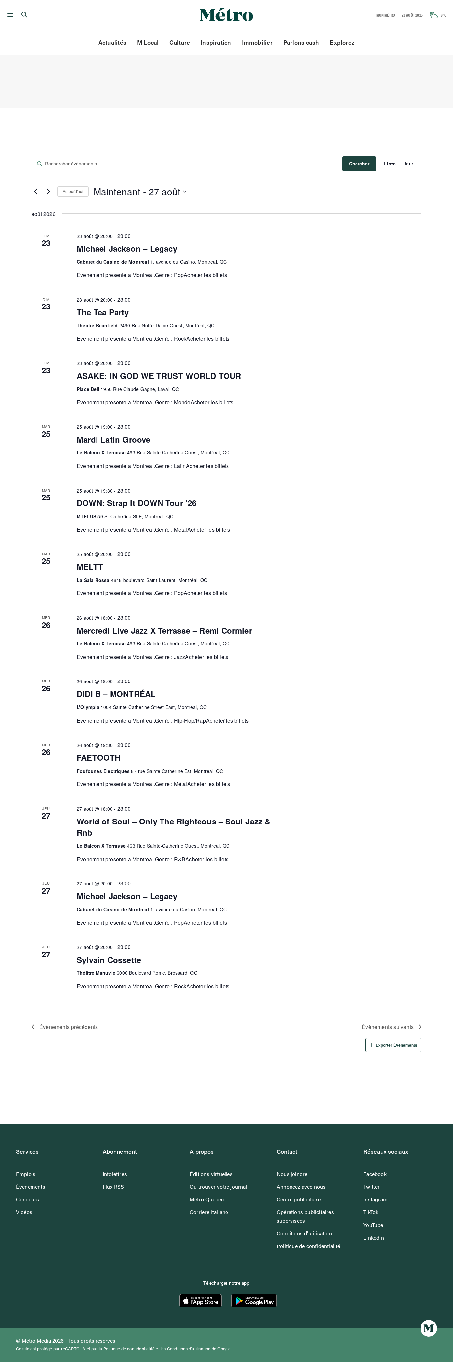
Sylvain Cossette (109, 959)
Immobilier (257, 42)
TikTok (370, 1212)
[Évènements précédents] (35, 192)
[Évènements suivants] (48, 192)
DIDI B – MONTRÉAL (116, 693)
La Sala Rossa (93, 580)
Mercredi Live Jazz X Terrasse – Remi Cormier (164, 630)
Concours (27, 1199)
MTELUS (86, 516)
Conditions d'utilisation (189, 1349)
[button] (9, 14)
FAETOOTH (99, 757)
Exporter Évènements (396, 1045)
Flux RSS (113, 1186)
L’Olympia (88, 707)
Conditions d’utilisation (304, 1233)
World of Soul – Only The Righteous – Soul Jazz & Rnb (174, 827)
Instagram (375, 1199)
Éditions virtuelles (211, 1174)
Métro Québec (207, 1199)
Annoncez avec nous (301, 1186)
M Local (148, 42)
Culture (179, 42)
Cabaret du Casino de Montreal (113, 261)
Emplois (25, 1174)
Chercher (359, 163)
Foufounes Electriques (103, 771)
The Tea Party (103, 312)
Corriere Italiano (209, 1212)
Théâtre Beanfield (97, 325)
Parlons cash (301, 42)
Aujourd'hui (73, 191)
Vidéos (24, 1212)
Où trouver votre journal (218, 1186)
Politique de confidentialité (308, 1246)
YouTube (373, 1225)
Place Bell (88, 389)
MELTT (90, 566)
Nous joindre (292, 1174)
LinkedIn (373, 1237)
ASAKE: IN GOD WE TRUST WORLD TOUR (159, 375)
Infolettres (115, 1174)
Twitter (371, 1186)
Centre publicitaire (299, 1199)
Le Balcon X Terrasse (101, 452)
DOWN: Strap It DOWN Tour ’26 (137, 502)
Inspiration (216, 42)
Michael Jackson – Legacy (127, 248)
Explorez (342, 42)
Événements (30, 1186)
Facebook (375, 1174)
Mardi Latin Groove (114, 439)
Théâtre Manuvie (96, 972)
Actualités (112, 42)
